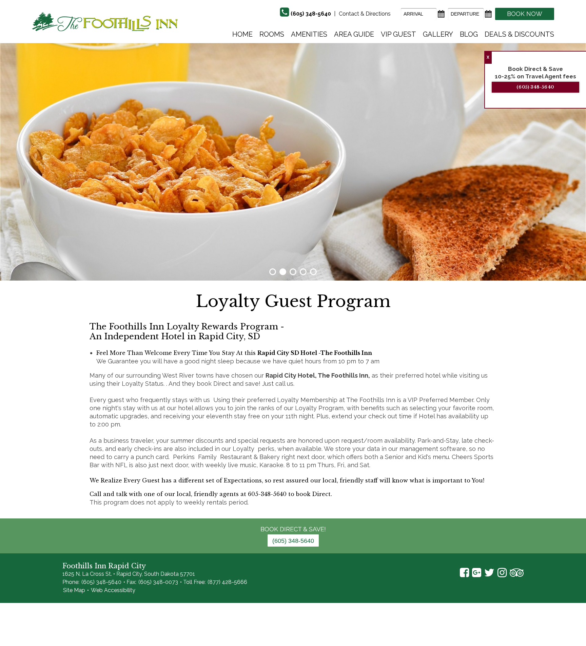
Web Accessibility (113, 590)
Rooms (271, 34)
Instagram (502, 572)
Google (476, 572)
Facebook (464, 572)
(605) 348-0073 (158, 582)
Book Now (524, 13)
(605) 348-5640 (311, 14)
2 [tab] (282, 271)
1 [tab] (272, 271)
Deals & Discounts (519, 34)
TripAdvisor (517, 572)
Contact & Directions (365, 14)
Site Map (74, 590)
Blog (469, 34)
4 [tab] (303, 271)
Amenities (309, 34)
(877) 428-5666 (227, 582)
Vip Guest (398, 34)
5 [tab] (313, 271)
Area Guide (354, 34)
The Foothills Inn (105, 21)
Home (242, 34)
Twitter (489, 572)
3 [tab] (293, 271)
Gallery (438, 34)
